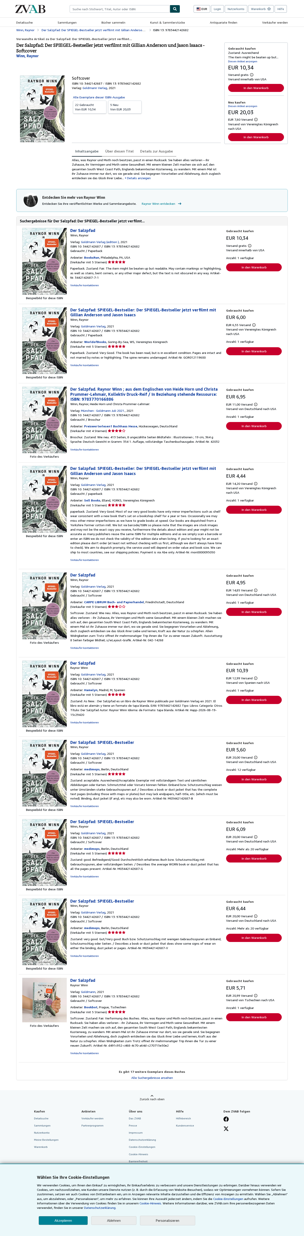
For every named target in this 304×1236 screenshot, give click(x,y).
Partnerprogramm (92, 1125)
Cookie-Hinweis (138, 1154)
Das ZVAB (135, 1118)
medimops (92, 769)
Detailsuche (24, 22)
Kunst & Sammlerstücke (167, 22)
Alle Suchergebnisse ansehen (152, 1078)
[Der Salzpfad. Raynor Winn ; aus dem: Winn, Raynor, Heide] (44, 452)
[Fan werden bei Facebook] (226, 1119)
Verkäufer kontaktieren (84, 285)
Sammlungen (67, 22)
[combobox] (120, 9)
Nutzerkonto (236, 9)
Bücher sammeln (113, 22)
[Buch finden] (175, 9)
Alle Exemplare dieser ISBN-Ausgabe (99, 97)
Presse (133, 1125)
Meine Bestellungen (46, 1139)
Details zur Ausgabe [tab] (156, 151)
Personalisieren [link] (167, 1220)
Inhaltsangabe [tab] (87, 151)
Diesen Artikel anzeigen (242, 61)
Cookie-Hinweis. (151, 1203)
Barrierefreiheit (138, 1161)
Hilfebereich (183, 1118)
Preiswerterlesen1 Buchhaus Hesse (110, 426)
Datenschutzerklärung (142, 1139)
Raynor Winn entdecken (158, 203)
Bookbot (90, 1007)
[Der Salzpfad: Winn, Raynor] (44, 293)
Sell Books (92, 500)
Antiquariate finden (223, 22)
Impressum (136, 1132)
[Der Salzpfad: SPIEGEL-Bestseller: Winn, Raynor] (44, 805)
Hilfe (281, 9)
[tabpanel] (146, 169)
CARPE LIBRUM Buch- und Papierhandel (114, 602)
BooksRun (91, 257)
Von (85, 107)
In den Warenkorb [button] (256, 88)
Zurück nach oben (152, 1099)
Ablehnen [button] (114, 1220)
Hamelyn (90, 690)
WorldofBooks (95, 342)
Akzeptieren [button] (63, 1220)
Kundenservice (185, 1125)
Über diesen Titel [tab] (119, 151)
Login (217, 9)
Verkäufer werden (275, 22)
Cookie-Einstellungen (228, 1199)
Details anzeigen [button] (139, 178)
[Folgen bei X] (226, 1129)
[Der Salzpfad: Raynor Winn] (44, 726)
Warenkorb (41, 1147)
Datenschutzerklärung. (100, 1208)
